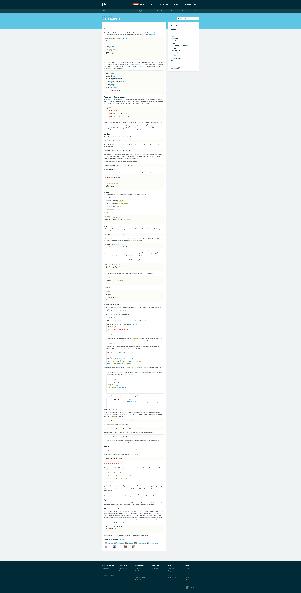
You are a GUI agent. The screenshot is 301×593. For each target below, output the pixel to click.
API (192, 11)
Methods (176, 47)
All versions (122, 571)
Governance (187, 4)
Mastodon (187, 571)
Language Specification (108, 575)
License (170, 575)
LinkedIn (187, 579)
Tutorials (174, 11)
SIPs (196, 11)
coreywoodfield (141, 543)
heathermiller (138, 546)
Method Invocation (176, 58)
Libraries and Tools (140, 577)
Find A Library (164, 4)
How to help (155, 568)
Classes (174, 43)
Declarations (174, 41)
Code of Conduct (172, 573)
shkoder (110, 546)
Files (172, 60)
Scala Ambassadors (140, 571)
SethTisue (110, 543)
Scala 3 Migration (162, 11)
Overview (173, 29)
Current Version (123, 568)
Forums (137, 573)
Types (172, 36)
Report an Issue (156, 571)
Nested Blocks (175, 38)
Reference (183, 11)
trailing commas (151, 34)
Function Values (176, 50)
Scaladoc (173, 62)
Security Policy (172, 577)
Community (176, 4)
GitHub (187, 568)
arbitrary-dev (120, 543)
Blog (196, 4)
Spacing (176, 52)
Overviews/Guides (107, 573)
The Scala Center (139, 579)
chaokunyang (119, 546)
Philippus (130, 543)
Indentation (174, 31)
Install (143, 4)
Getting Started (141, 11)
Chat (136, 575)
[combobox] (188, 18)
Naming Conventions (176, 34)
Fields (175, 48)
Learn (136, 4)
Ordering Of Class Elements (181, 45)
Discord (187, 577)
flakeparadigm (154, 543)
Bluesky (187, 573)
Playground (152, 4)
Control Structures (176, 56)
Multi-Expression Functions (181, 53)
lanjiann (129, 546)
